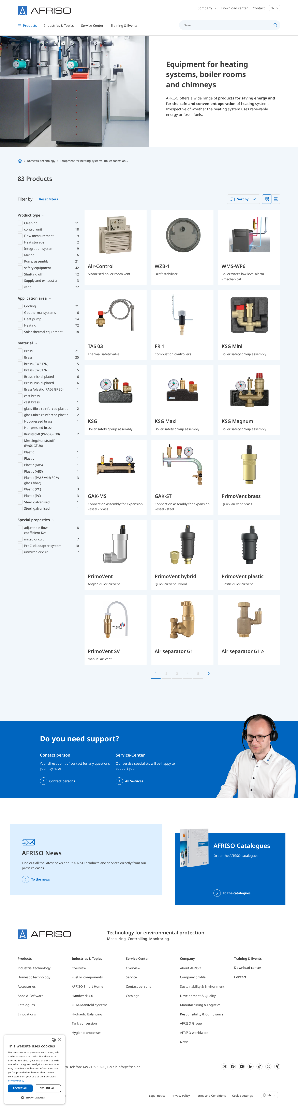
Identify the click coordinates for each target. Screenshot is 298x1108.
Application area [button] (32, 298)
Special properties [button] (34, 519)
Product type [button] (29, 215)
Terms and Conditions (211, 1095)
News (184, 1042)
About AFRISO (190, 968)
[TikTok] (259, 1066)
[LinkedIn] (250, 1066)
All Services (134, 781)
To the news (40, 879)
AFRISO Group (191, 1023)
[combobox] (243, 199)
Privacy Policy (181, 1095)
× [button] (59, 1039)
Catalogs (132, 996)
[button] (34, 1097)
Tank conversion (84, 1023)
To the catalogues (237, 893)
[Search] (275, 25)
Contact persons (62, 781)
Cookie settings (242, 1095)
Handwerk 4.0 (82, 996)
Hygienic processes (86, 1032)
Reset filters (48, 199)
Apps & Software (30, 996)
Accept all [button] (20, 1088)
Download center (234, 8)
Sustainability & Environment (202, 986)
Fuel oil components (87, 977)
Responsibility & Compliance (201, 1014)
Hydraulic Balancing (87, 1014)
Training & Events (248, 958)
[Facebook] (232, 1066)
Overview (79, 968)
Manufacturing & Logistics (200, 1005)
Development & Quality (198, 996)
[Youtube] (241, 1066)
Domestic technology (34, 977)
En (273, 8)
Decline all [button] (48, 1088)
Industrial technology (34, 968)
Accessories (27, 986)
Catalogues (26, 1005)
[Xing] (277, 1066)
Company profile (193, 977)
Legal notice (157, 1095)
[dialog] (34, 1069)
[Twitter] (268, 1066)
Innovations (27, 1014)
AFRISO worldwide (194, 1032)
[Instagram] (223, 1066)
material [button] (25, 343)
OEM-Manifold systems (89, 1005)
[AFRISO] (44, 11)
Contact (259, 8)
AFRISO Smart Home (87, 986)
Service (131, 977)
